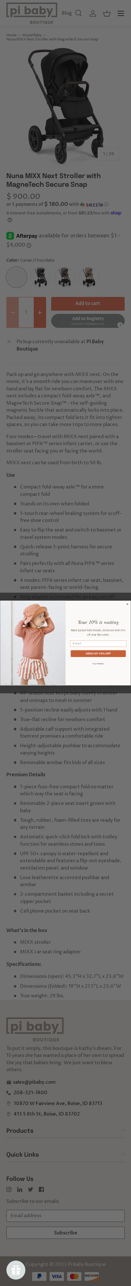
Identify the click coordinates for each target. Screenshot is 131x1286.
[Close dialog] (127, 604)
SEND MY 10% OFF (98, 653)
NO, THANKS (98, 664)
